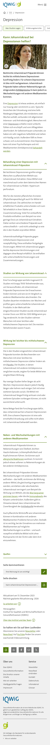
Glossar (32, 687)
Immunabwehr (36, 496)
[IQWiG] (11, 700)
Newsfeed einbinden (33, 672)
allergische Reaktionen (13, 459)
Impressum (7, 687)
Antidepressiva (23, 90)
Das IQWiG (7, 667)
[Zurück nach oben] (44, 660)
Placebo (10, 364)
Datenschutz (34, 680)
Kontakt (32, 677)
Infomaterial (34, 684)
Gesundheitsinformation (13, 671)
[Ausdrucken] (6, 650)
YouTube (21, 634)
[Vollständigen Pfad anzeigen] (10, 12)
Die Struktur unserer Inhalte (11, 675)
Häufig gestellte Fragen (12, 684)
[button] (14, 650)
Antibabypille (27, 506)
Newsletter (30, 631)
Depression (12, 103)
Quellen (6, 554)
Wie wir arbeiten (10, 680)
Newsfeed (8, 634)
